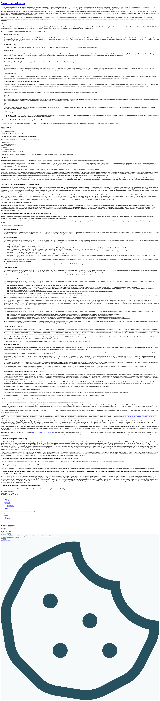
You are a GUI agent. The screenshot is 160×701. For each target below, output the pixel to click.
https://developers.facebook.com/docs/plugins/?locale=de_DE (138, 416)
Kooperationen (11, 506)
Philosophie (10, 505)
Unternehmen (7, 503)
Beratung (6, 500)
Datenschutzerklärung (13, 3)
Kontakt (6, 508)
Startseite (6, 514)
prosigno (9, 533)
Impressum (7, 517)
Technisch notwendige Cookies (10, 537)
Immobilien (7, 502)
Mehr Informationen (6, 540)
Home (5, 499)
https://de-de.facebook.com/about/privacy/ (43, 432)
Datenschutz (7, 518)
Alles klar (3, 539)
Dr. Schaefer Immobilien (7, 511)
